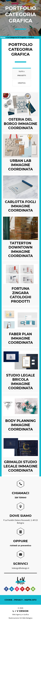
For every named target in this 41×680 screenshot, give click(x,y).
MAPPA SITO (30, 600)
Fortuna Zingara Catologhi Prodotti (20, 295)
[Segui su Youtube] (27, 588)
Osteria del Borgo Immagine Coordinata (20, 123)
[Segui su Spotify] (33, 588)
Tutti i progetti (21, 73)
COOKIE (8, 600)
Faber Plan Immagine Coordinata (20, 338)
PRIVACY (18, 600)
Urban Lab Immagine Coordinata (20, 165)
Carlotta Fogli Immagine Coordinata (20, 206)
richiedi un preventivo (20, 546)
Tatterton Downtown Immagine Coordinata (20, 249)
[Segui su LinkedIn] (11, 588)
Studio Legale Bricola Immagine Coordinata (20, 381)
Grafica (22, 83)
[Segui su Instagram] (16, 588)
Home (2, 37)
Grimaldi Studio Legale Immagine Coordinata (20, 466)
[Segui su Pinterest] (22, 588)
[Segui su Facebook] (6, 588)
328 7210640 (20, 498)
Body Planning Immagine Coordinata (20, 425)
